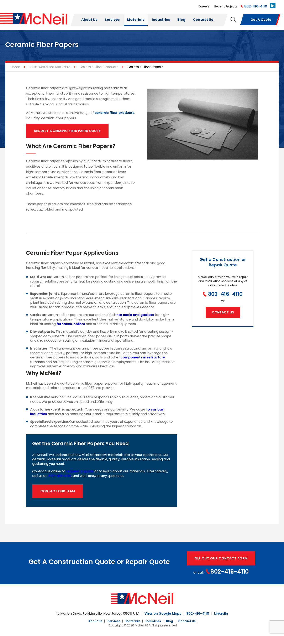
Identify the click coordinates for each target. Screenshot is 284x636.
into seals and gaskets (135, 314)
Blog (181, 19)
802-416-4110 (255, 6)
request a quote (80, 471)
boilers (79, 324)
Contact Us (203, 19)
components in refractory (143, 357)
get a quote (261, 19)
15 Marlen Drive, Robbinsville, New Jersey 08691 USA (98, 614)
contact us (223, 312)
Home (15, 67)
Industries (161, 19)
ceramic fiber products (114, 112)
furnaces (64, 324)
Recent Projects (225, 6)
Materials (135, 19)
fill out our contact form (221, 558)
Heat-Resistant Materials (49, 67)
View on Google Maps (162, 613)
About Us (89, 19)
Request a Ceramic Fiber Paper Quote (67, 130)
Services (112, 19)
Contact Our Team (57, 491)
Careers (203, 6)
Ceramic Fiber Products (98, 67)
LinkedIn (221, 613)
